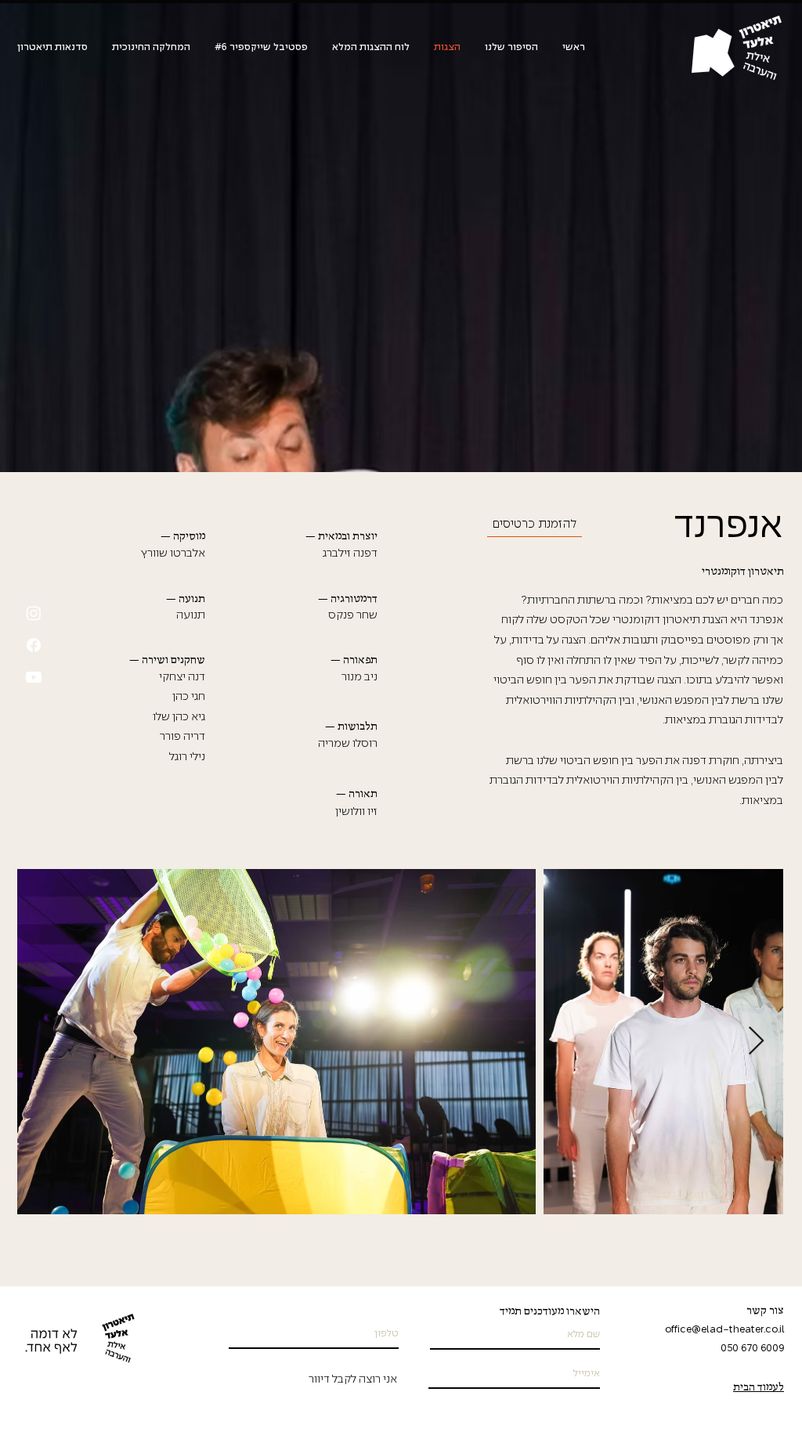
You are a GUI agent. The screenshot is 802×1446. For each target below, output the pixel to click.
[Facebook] (33, 645)
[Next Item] (756, 1041)
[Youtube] (33, 677)
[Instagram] (33, 613)
